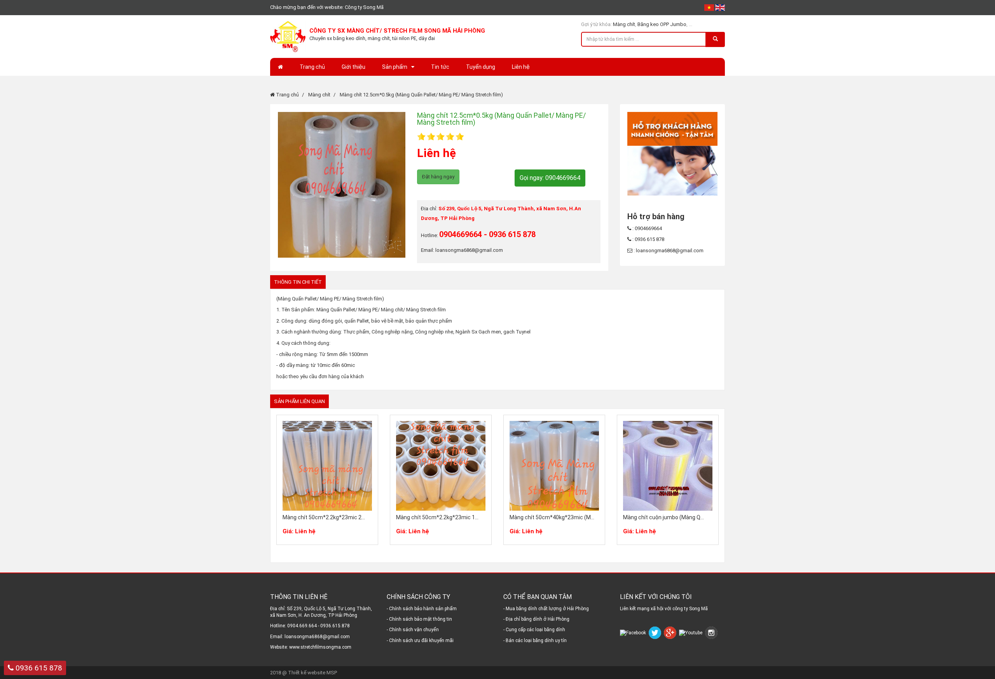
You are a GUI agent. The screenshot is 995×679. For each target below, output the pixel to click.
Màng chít (624, 24)
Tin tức (440, 67)
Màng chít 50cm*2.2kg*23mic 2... (324, 517)
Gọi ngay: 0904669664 (550, 178)
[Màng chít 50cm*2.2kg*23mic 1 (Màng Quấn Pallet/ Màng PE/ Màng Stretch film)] (440, 466)
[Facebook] (634, 632)
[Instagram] (712, 632)
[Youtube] (691, 632)
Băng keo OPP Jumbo (661, 24)
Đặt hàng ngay (438, 177)
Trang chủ (312, 67)
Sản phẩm (394, 67)
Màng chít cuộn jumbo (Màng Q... (663, 517)
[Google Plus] (671, 632)
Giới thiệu (353, 67)
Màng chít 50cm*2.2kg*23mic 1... (437, 517)
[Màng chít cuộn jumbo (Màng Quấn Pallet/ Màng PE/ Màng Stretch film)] (667, 466)
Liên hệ (521, 67)
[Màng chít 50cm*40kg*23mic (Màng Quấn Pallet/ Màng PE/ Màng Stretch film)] (554, 466)
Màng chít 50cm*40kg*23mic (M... (552, 517)
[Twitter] (656, 632)
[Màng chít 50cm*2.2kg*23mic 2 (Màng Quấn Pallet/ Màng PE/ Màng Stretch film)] (327, 466)
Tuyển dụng (480, 67)
